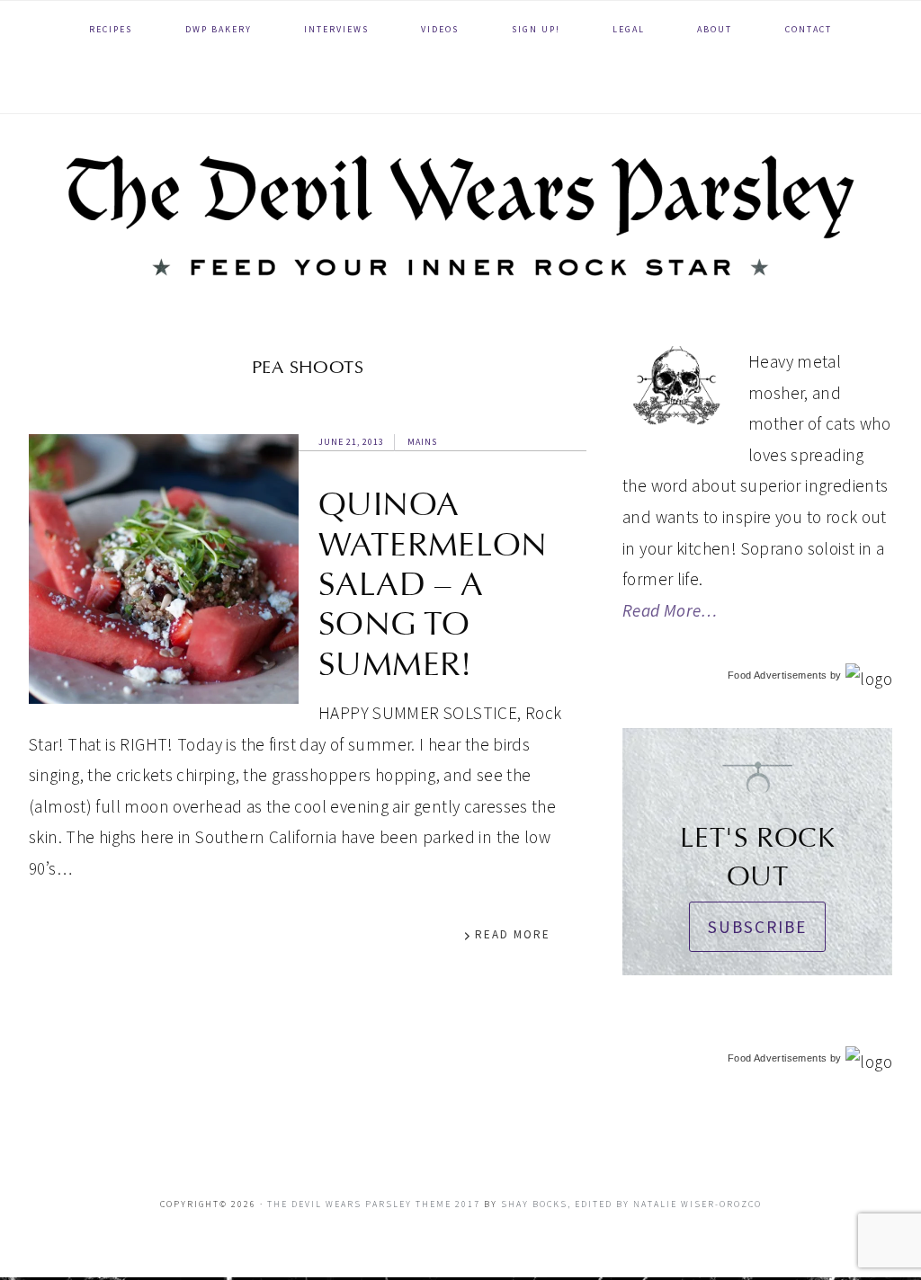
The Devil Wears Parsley (460, 215)
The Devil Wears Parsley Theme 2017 (373, 1204)
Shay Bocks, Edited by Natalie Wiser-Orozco (631, 1204)
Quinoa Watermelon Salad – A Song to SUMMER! (433, 584)
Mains (422, 442)
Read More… (670, 610)
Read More (512, 934)
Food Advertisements (777, 675)
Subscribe (757, 927)
